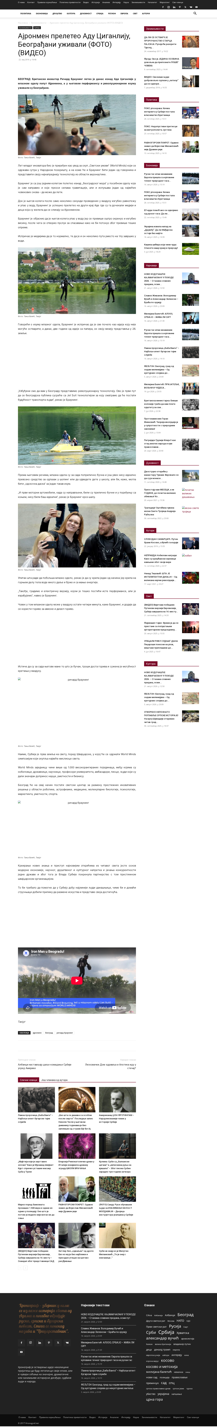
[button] (195, 13)
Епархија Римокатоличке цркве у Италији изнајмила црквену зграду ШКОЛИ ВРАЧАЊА (76, 1165)
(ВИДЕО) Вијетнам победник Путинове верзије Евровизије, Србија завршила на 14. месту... (161, 608)
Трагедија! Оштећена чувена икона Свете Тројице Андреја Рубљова (159, 511)
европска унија (153, 1355)
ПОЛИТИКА (25, 13)
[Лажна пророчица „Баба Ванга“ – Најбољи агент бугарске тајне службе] (36, 1099)
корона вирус (152, 1361)
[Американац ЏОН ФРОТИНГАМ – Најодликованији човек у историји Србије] (117, 1099)
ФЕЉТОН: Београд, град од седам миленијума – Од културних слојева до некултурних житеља (108, 1386)
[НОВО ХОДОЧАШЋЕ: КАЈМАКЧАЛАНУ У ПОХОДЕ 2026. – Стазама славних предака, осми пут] (190, 278)
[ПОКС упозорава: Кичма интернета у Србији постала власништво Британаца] (190, 113)
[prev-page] (20, 1268)
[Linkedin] (174, 7)
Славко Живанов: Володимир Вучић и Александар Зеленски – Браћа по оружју (161, 299)
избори (165, 1355)
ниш (187, 1372)
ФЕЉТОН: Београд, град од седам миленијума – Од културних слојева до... (159, 369)
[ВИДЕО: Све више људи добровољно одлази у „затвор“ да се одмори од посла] (190, 81)
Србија (37, 27)
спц (171, 1382)
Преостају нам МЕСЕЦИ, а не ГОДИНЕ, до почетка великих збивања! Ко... (160, 493)
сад (163, 1382)
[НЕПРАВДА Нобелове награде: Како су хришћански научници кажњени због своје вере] (190, 560)
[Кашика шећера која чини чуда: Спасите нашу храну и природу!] (190, 249)
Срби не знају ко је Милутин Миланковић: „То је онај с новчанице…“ (113, 1254)
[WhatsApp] (44, 67)
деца (149, 1349)
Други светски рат (155, 1320)
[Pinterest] (179, 7)
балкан (149, 1344)
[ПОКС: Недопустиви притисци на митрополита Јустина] (190, 131)
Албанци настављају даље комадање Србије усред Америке (44, 1066)
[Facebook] (162, 7)
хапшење (177, 1394)
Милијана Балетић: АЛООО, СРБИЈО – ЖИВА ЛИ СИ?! (107, 1344)
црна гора (154, 1399)
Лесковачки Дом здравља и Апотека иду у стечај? (110, 1066)
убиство (150, 1394)
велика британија (163, 1344)
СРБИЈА (99, 13)
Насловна (23, 22)
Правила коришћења (47, 2)
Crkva (149, 1315)
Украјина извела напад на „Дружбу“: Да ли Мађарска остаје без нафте (158, 230)
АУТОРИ (146, 13)
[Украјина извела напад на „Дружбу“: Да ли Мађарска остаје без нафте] (190, 231)
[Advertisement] (77, 363)
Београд (49, 1032)
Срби (151, 1332)
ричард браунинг (65, 1032)
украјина (163, 1394)
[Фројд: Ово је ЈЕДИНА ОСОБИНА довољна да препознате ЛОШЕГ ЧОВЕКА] (190, 63)
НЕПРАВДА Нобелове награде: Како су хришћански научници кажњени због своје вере (160, 558)
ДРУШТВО (57, 13)
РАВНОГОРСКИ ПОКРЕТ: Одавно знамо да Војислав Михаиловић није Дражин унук (75, 1208)
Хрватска (183, 1333)
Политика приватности (70, 2)
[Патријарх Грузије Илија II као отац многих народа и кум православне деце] (190, 444)
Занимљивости (138, 2)
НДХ (188, 1321)
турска (189, 1388)
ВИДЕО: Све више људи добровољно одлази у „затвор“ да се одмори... (161, 80)
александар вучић (162, 1338)
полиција (164, 1377)
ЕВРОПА (124, 13)
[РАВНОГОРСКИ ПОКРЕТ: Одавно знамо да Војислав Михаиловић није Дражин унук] (76, 1189)
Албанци (170, 1315)
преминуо (152, 1383)
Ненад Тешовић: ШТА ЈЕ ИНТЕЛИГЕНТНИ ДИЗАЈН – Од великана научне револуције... (160, 577)
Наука (126, 2)
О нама (21, 2)
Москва (170, 1321)
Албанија (158, 1315)
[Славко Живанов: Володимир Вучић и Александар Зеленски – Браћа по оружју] (190, 300)
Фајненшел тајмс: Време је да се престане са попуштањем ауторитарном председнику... (161, 626)
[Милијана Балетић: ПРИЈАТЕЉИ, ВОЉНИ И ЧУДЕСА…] (190, 389)
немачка (178, 1371)
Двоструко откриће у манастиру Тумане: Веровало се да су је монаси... (161, 475)
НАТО (180, 1320)
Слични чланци (28, 1080)
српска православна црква (158, 1388)
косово (167, 1360)
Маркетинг (165, 2)
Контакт (31, 2)
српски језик (178, 1388)
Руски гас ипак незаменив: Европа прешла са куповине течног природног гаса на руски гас (106, 1358)
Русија (175, 1326)
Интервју (117, 2)
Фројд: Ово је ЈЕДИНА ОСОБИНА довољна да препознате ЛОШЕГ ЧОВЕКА (161, 62)
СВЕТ (135, 13)
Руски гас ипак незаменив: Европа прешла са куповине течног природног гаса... (159, 177)
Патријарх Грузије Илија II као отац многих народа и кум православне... (160, 443)
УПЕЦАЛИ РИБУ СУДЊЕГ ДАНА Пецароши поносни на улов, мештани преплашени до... (161, 644)
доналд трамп (162, 1349)
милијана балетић (159, 1371)
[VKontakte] (190, 7)
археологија (187, 1338)
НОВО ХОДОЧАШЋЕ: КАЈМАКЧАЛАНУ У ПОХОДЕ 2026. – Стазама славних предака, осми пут (108, 1316)
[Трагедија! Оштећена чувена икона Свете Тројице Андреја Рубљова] (190, 512)
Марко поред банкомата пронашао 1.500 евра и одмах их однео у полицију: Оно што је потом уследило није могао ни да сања (36, 1211)
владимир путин (182, 1344)
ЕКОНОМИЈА (42, 13)
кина (186, 1355)
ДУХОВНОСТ (86, 13)
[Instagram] (168, 7)
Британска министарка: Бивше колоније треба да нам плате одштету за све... (161, 404)
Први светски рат (156, 1326)
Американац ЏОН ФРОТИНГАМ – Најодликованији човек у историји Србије (116, 1118)
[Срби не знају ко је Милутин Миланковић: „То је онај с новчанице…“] (117, 1235)
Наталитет (152, 2)
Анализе (106, 2)
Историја (96, 2)
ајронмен (37, 1032)
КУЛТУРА (71, 13)
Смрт (185, 1327)
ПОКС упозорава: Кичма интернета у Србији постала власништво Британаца (159, 111)
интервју (177, 1355)
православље (180, 1377)
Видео (86, 2)
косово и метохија (162, 1366)
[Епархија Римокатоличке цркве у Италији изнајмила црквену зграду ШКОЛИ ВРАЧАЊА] (76, 1146)
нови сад (151, 1377)
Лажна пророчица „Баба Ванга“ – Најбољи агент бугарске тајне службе (35, 1118)
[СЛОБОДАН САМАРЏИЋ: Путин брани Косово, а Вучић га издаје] (190, 543)
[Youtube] (196, 7)
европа (176, 1349)
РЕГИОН (112, 13)
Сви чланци (177, 2)
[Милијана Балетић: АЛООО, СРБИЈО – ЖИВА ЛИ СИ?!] (190, 318)
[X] (185, 7)
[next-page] (25, 1268)
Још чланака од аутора (54, 1080)
